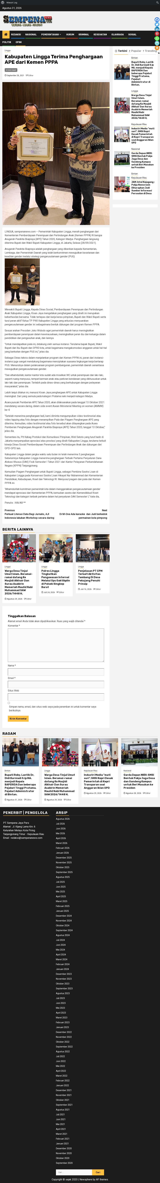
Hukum (70, 34)
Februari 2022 (63, 1080)
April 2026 (61, 838)
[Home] (6, 35)
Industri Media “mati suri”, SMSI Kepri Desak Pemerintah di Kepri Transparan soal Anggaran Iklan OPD (142, 135)
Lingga (7, 50)
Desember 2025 (64, 857)
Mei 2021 (60, 1124)
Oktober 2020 (62, 1158)
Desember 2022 (64, 1032)
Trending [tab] (151, 50)
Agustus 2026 (63, 819)
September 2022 (64, 1046)
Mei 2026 (60, 833)
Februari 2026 (63, 848)
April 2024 (61, 954)
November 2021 (64, 1095)
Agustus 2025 (63, 877)
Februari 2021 (63, 1139)
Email (11, 678)
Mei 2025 (60, 891)
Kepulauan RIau (139, 124)
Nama (12, 665)
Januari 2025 (62, 911)
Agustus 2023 (63, 993)
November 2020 (64, 1153)
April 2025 (61, 896)
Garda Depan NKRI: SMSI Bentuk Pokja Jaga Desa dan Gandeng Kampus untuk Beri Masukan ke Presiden (142, 160)
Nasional (31, 34)
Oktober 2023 (62, 983)
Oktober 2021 (62, 1100)
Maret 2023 (61, 1017)
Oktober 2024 (62, 925)
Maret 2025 (61, 901)
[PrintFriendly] (157, 43)
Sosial (132, 34)
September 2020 (64, 1163)
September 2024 (64, 930)
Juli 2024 (60, 940)
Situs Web (13, 690)
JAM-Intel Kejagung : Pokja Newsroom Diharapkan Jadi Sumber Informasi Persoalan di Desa (143, 188)
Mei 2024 (60, 949)
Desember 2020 (64, 1148)
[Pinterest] (157, 33)
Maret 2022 (61, 1076)
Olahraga (117, 34)
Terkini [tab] (122, 50)
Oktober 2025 (62, 867)
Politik (6, 42)
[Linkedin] (157, 29)
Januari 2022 (62, 1085)
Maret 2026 (61, 843)
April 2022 (61, 1071)
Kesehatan (100, 34)
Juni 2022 (61, 1061)
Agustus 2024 (63, 935)
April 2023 (61, 1012)
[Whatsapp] (157, 38)
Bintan (134, 58)
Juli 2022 (60, 1056)
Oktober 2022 (62, 1042)
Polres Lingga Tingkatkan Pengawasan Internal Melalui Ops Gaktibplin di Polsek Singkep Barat (55, 579)
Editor (30, 75)
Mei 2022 (60, 1066)
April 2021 (61, 1129)
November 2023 (64, 979)
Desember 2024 (64, 916)
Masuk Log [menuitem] (12, 2)
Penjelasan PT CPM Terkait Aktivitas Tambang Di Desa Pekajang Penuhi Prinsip (90, 577)
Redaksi (16, 34)
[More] (157, 47)
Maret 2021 (61, 1134)
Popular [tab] (136, 50)
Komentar (14, 625)
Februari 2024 (63, 964)
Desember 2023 (64, 974)
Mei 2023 (60, 1008)
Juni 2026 (61, 828)
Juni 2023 (61, 1003)
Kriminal (84, 34)
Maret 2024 (61, 959)
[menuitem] (2, 2)
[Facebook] (157, 19)
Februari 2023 (63, 1022)
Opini (19, 42)
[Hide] (159, 53)
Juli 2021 (60, 1114)
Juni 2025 (61, 886)
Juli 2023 (60, 998)
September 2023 (64, 988)
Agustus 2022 (63, 1051)
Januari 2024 (62, 969)
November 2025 (64, 862)
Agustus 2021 (63, 1109)
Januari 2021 (62, 1143)
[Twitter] (157, 24)
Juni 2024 (61, 945)
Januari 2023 (62, 1027)
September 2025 (64, 872)
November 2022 (64, 1037)
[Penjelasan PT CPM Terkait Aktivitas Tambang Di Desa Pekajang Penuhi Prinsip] (92, 548)
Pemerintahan (50, 34)
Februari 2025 (63, 906)
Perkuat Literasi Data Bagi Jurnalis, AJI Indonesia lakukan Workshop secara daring (29, 514)
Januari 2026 (62, 853)
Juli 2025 (60, 882)
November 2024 (64, 920)
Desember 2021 (64, 1090)
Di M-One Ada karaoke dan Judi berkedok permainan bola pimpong (83, 514)
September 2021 (64, 1105)
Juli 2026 (60, 823)
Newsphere (86, 1179)
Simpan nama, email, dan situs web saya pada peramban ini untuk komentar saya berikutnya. (52, 708)
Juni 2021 (61, 1119)
